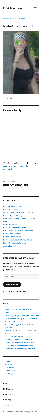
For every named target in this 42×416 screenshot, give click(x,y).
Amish (6, 405)
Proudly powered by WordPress (26, 412)
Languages (8, 400)
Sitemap (8, 373)
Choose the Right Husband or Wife (18, 212)
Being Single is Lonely (12, 215)
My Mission (8, 389)
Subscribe (12, 284)
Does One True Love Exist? (14, 228)
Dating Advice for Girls (12, 237)
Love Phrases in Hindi (14, 337)
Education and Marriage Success (19, 346)
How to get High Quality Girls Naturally (22, 315)
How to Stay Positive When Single (17, 240)
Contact (8, 364)
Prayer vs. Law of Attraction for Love (20, 349)
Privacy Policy (11, 370)
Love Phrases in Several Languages (18, 231)
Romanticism (9, 394)
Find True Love (13, 8)
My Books (9, 367)
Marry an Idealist (10, 209)
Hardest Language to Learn (14, 243)
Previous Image (8, 18)
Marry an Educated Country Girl (18, 340)
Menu (35, 8)
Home (6, 384)
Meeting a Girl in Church (13, 206)
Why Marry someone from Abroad (19, 343)
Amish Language (10, 246)
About (8, 361)
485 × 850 (8, 98)
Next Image (20, 18)
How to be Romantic (12, 234)
